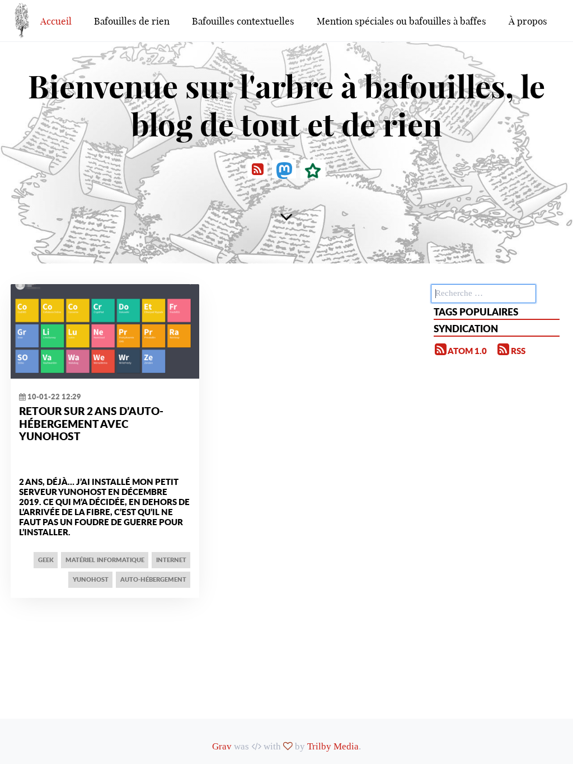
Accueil (56, 21)
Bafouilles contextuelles (243, 21)
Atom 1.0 (467, 351)
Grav (222, 746)
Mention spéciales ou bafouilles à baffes (401, 21)
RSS (517, 351)
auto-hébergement (153, 579)
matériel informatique (104, 559)
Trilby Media (333, 746)
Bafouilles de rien (132, 21)
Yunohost (91, 579)
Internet (171, 559)
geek (46, 559)
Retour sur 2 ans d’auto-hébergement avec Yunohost (91, 423)
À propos (528, 21)
